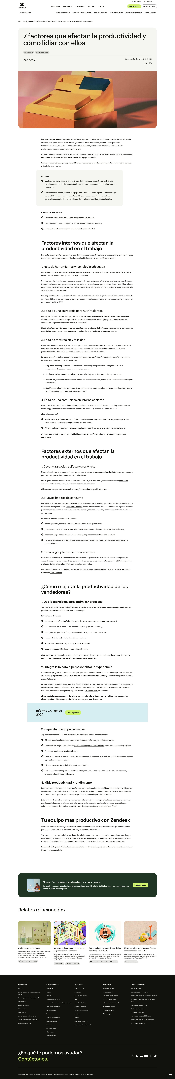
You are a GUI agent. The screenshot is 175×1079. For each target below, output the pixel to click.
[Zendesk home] (22, 5)
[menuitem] (56, 6)
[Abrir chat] (171, 1075)
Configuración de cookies (60, 1074)
